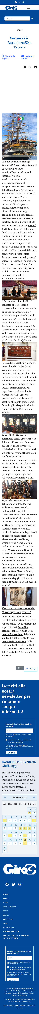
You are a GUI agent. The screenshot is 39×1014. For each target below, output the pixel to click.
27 (20, 841)
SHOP (5, 923)
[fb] (6, 882)
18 (10, 834)
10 (5, 826)
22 (30, 834)
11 (10, 826)
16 (35, 826)
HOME (5, 894)
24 (5, 841)
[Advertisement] (19, 91)
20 (20, 834)
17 (5, 834)
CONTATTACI (8, 919)
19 (16, 834)
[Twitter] (19, 2)
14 (25, 826)
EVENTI (6, 899)
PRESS (5, 911)
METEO (6, 915)
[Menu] (28, 8)
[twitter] (13, 882)
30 (35, 841)
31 (5, 849)
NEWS (5, 903)
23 (35, 834)
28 (25, 841)
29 (30, 841)
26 (16, 841)
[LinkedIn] (35, 67)
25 (10, 841)
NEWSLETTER (8, 928)
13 (20, 826)
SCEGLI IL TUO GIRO (11, 932)
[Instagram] (23, 2)
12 (16, 826)
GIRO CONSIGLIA (9, 907)
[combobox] (17, 18)
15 (30, 826)
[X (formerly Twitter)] (30, 67)
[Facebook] (16, 2)
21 (25, 834)
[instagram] (19, 882)
